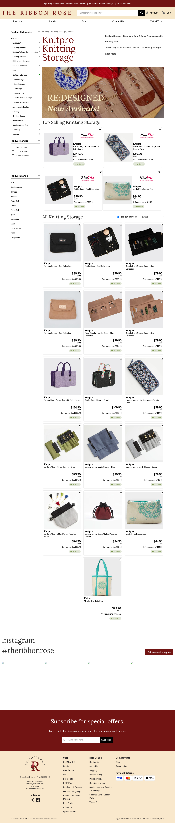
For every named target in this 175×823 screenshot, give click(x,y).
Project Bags (19, 80)
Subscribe (106, 739)
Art (64, 774)
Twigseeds (15, 238)
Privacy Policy (95, 779)
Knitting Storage (20, 75)
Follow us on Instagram (159, 652)
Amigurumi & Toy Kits (21, 107)
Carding (16, 112)
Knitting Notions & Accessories (25, 52)
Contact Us (118, 21)
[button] (152, 12)
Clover (13, 206)
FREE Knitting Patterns (21, 61)
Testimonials (121, 766)
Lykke (13, 215)
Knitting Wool (18, 43)
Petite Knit (15, 201)
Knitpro (14, 192)
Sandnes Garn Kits (20, 125)
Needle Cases (19, 84)
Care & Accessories (21, 102)
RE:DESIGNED (16, 228)
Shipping (93, 770)
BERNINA (67, 783)
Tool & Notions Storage (23, 98)
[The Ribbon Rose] (36, 13)
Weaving (16, 134)
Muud (13, 224)
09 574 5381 (125, 3)
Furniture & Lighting (71, 791)
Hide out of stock (128, 217)
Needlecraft (68, 770)
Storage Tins (19, 93)
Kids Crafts (68, 803)
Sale (84, 21)
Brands (52, 21)
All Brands (67, 807)
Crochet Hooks (19, 116)
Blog (118, 762)
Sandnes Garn (16, 187)
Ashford (14, 196)
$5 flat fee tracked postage (101, 3)
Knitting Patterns (19, 57)
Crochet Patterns (20, 66)
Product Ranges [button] (19, 141)
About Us (93, 766)
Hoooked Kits (18, 121)
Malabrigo (15, 219)
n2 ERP (162, 819)
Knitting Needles (19, 48)
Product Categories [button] (21, 32)
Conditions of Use (97, 783)
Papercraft (68, 779)
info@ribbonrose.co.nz (35, 788)
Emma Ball (15, 210)
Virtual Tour (156, 21)
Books (15, 70)
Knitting (45, 32)
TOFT (13, 233)
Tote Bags (18, 89)
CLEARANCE (69, 762)
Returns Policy (95, 774)
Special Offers (69, 811)
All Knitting (15, 38)
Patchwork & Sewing (72, 787)
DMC (13, 183)
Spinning (16, 130)
